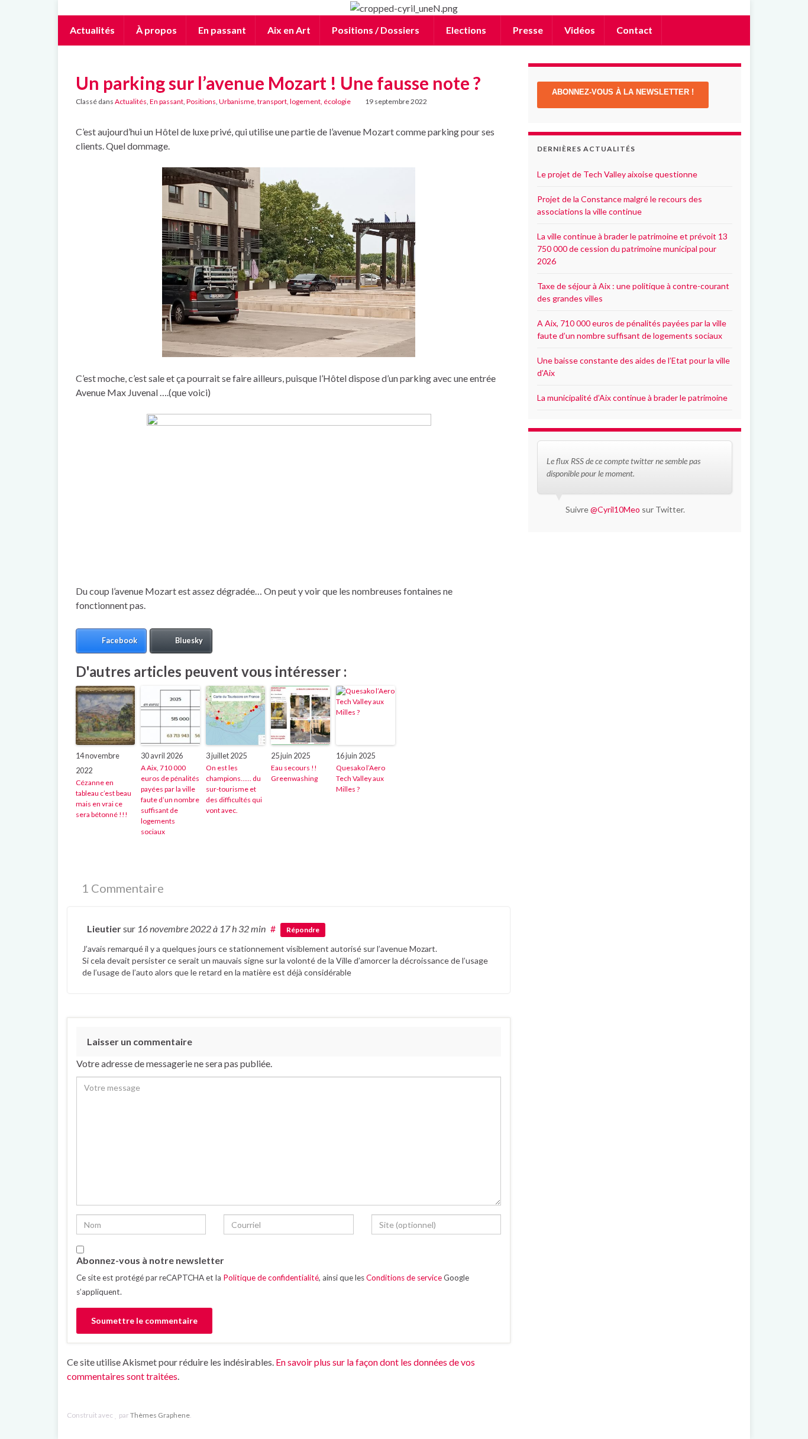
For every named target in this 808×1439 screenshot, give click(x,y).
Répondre (302, 929)
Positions (201, 101)
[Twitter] (735, 1415)
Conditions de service (404, 1277)
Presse (527, 29)
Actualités (91, 29)
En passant (221, 29)
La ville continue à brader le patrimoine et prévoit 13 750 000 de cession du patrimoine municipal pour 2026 (632, 248)
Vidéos (579, 29)
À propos (155, 29)
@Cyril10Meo (615, 509)
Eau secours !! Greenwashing (294, 773)
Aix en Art (288, 29)
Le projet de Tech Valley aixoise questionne (617, 174)
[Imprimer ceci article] (492, 103)
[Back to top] (781, 1412)
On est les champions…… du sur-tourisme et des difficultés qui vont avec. (234, 789)
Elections (466, 29)
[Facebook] (717, 1415)
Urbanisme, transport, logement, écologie (285, 101)
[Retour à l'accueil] (404, 7)
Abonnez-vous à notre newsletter (150, 1260)
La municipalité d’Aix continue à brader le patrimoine (632, 398)
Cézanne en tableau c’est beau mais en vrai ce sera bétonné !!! (103, 798)
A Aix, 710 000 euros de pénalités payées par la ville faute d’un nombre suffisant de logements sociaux (170, 799)
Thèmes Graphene (160, 1415)
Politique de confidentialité (271, 1277)
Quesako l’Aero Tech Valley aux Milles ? (360, 778)
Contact (633, 29)
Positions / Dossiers (375, 29)
